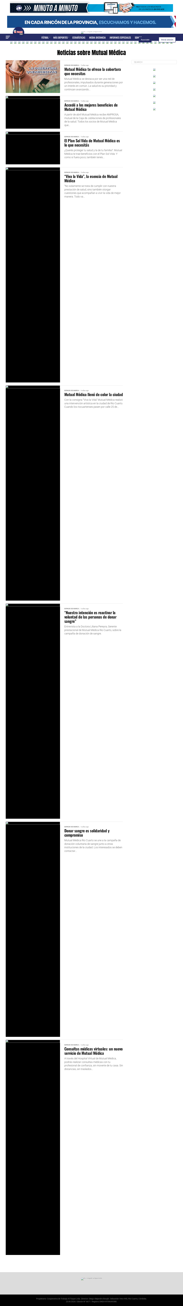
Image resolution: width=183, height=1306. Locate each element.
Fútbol (45, 37)
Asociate (145, 39)
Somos (138, 37)
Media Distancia (97, 37)
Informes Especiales (120, 37)
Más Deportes (60, 37)
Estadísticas (78, 37)
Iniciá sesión (167, 39)
